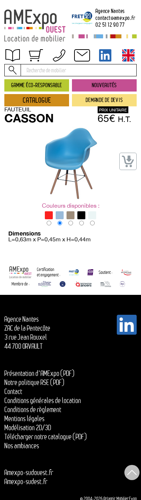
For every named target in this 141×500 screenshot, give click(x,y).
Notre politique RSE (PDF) (34, 382)
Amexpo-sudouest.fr (28, 472)
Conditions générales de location (42, 400)
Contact (13, 391)
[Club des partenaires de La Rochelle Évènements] (62, 284)
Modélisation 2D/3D (27, 427)
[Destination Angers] (83, 284)
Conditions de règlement (32, 409)
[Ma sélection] (35, 55)
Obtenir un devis (30, 60)
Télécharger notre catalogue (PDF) (45, 436)
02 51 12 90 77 (110, 25)
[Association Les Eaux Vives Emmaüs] (126, 272)
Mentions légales (24, 418)
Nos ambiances (21, 445)
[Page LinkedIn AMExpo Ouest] (105, 55)
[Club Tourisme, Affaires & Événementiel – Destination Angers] (105, 284)
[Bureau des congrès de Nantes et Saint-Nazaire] (44, 284)
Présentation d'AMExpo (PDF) (39, 373)
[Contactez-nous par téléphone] (59, 55)
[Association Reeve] (122, 284)
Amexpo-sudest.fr (25, 481)
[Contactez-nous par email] (82, 55)
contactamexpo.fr (115, 18)
